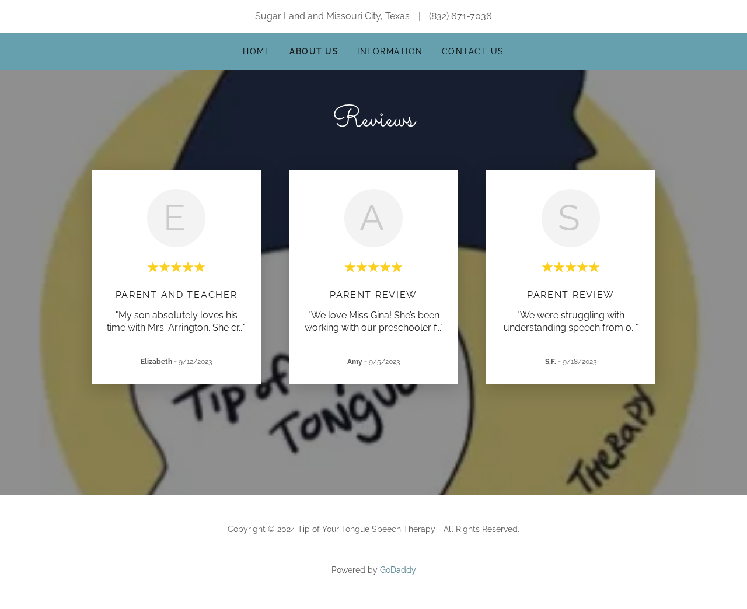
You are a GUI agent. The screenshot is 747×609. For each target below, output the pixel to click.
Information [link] (390, 51)
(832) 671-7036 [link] (460, 16)
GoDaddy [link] (398, 570)
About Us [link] (313, 51)
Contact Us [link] (473, 51)
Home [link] (257, 51)
